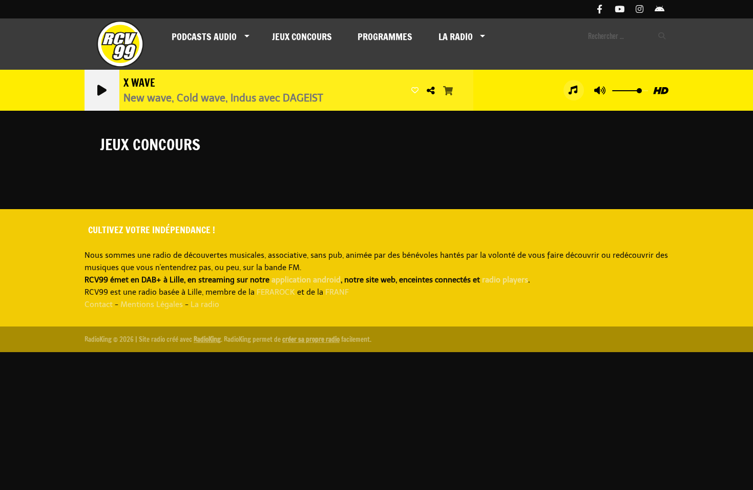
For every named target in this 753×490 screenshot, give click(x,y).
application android (306, 279)
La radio (205, 304)
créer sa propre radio (311, 339)
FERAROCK (276, 292)
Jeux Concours (302, 36)
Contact (99, 304)
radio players (505, 279)
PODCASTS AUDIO (204, 36)
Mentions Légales (151, 304)
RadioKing (207, 339)
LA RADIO (455, 36)
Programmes (385, 36)
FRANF (337, 292)
